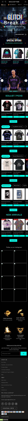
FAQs (2, 387)
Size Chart (3, 380)
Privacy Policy (4, 367)
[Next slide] (26, 80)
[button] (2, 1)
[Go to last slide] (2, 80)
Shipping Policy (4, 382)
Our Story (3, 362)
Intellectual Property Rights (7, 372)
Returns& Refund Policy (6, 385)
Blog (2, 374)
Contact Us (4, 390)
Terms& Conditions (5, 369)
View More (13, 121)
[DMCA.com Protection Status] (4, 420)
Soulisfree (7, 416)
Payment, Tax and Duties (7, 364)
